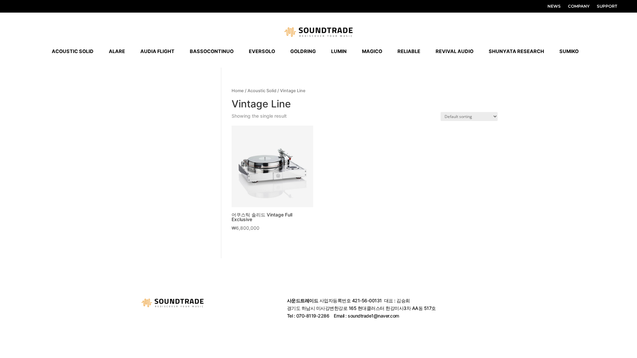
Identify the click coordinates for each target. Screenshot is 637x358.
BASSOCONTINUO (212, 51)
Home (238, 90)
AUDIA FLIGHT (157, 51)
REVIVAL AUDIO (454, 51)
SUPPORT (607, 6)
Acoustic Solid (262, 90)
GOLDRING (303, 51)
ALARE (117, 51)
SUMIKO (569, 51)
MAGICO (372, 51)
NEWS (554, 6)
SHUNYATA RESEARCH (516, 51)
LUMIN (339, 51)
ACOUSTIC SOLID (73, 51)
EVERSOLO (262, 51)
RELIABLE (408, 51)
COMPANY (579, 6)
